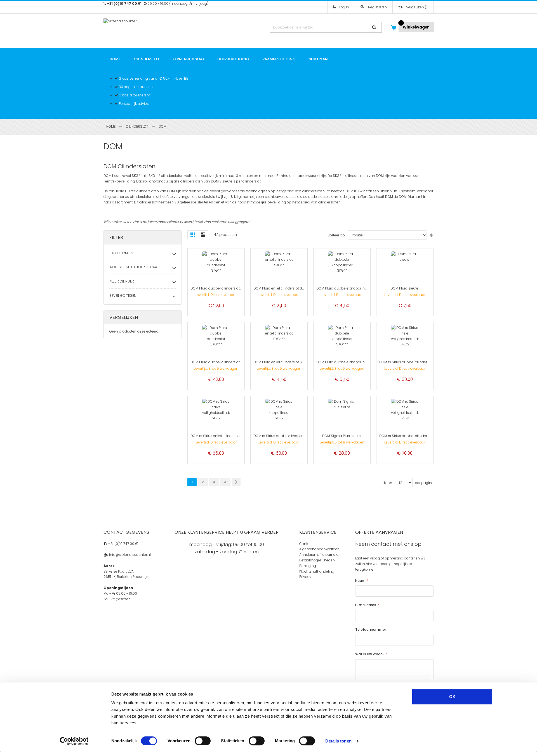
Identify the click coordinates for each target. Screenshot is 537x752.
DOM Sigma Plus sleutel (342, 435)
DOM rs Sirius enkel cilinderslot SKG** (221, 435)
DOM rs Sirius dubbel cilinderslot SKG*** (412, 435)
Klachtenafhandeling (316, 571)
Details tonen (338, 741)
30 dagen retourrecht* (137, 86)
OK (452, 696)
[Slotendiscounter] (136, 26)
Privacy (305, 576)
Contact (306, 543)
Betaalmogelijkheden (317, 560)
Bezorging (307, 565)
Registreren (377, 7)
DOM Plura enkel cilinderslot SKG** (281, 288)
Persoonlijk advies (133, 103)
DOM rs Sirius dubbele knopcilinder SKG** (288, 435)
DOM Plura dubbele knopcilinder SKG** (348, 288)
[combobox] (326, 27)
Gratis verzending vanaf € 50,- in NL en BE (153, 78)
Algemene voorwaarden (319, 549)
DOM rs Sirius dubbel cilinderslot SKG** (411, 362)
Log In (343, 7)
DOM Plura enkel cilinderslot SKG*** (282, 362)
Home (111, 126)
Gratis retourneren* (134, 95)
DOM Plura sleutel (404, 288)
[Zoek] (375, 27)
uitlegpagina (238, 221)
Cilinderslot (137, 126)
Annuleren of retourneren (320, 554)
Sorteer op (336, 235)
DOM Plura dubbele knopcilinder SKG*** (349, 362)
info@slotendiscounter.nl (130, 554)
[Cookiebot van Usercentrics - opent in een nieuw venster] (74, 741)
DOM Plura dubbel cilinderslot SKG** (220, 288)
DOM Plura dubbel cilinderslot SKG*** (221, 362)
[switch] (203, 740)
